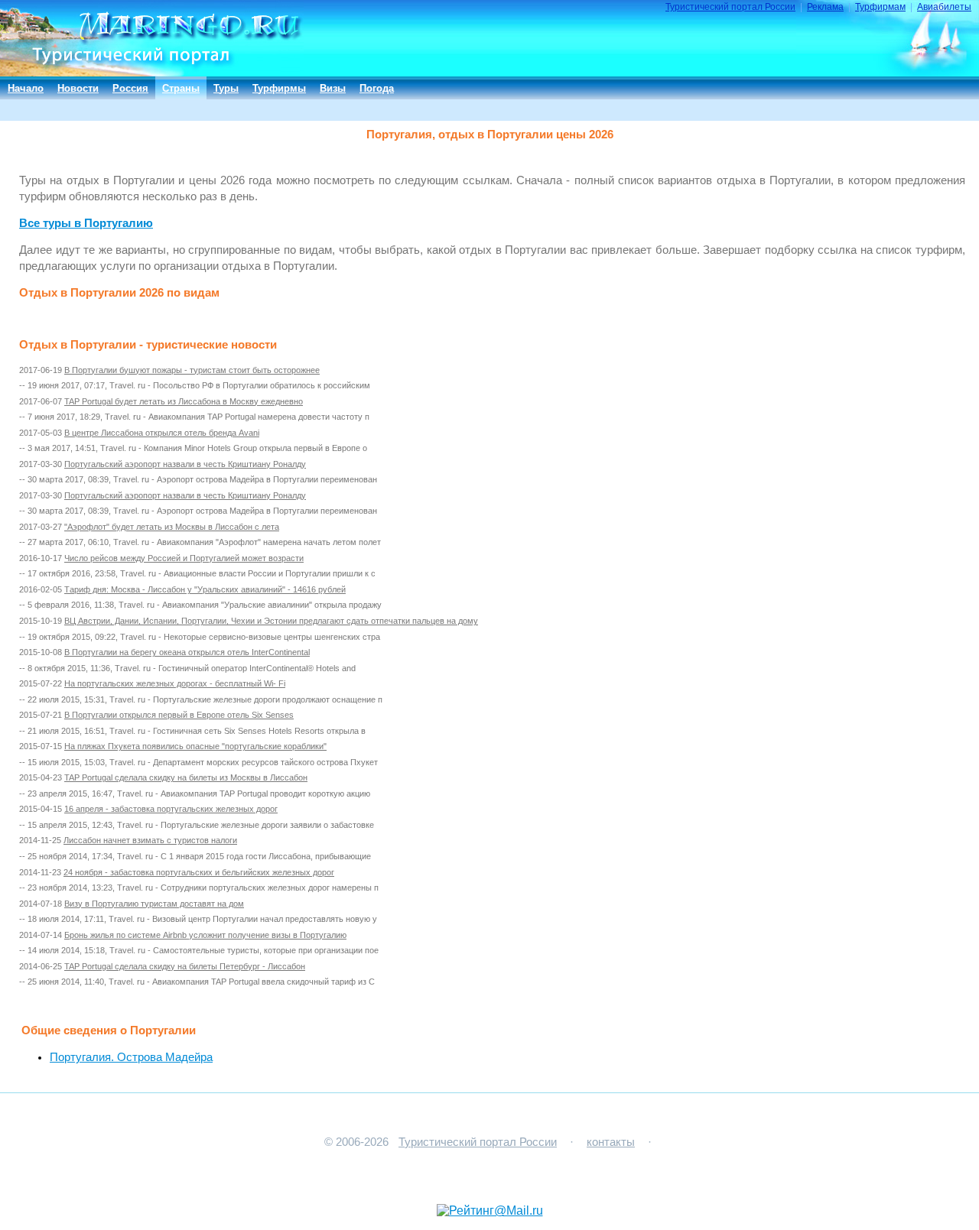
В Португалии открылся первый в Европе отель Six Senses (179, 714)
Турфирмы (279, 88)
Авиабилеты (944, 7)
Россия (130, 88)
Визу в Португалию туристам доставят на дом (154, 903)
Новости (78, 88)
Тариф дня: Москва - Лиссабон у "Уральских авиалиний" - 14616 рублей (205, 589)
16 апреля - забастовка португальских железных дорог (171, 808)
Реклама (825, 7)
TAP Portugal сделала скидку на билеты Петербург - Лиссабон (184, 966)
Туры (226, 88)
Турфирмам (880, 7)
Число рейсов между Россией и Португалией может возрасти (184, 558)
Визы (333, 88)
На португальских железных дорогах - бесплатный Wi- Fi (174, 683)
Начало (26, 88)
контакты (611, 1142)
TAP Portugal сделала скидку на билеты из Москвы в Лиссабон (185, 777)
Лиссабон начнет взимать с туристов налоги (150, 840)
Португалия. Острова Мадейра (131, 1057)
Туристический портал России (730, 7)
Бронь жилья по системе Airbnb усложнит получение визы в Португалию (205, 935)
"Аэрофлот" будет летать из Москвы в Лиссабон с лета (171, 526)
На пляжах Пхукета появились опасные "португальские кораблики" (195, 746)
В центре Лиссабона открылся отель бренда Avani (161, 432)
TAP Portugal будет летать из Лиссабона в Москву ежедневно (183, 401)
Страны (181, 88)
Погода (376, 88)
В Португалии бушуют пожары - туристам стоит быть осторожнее (192, 370)
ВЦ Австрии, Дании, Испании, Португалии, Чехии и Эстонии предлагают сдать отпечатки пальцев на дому (271, 620)
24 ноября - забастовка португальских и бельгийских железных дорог (198, 872)
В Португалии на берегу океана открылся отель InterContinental (187, 652)
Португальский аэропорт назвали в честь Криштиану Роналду (185, 464)
